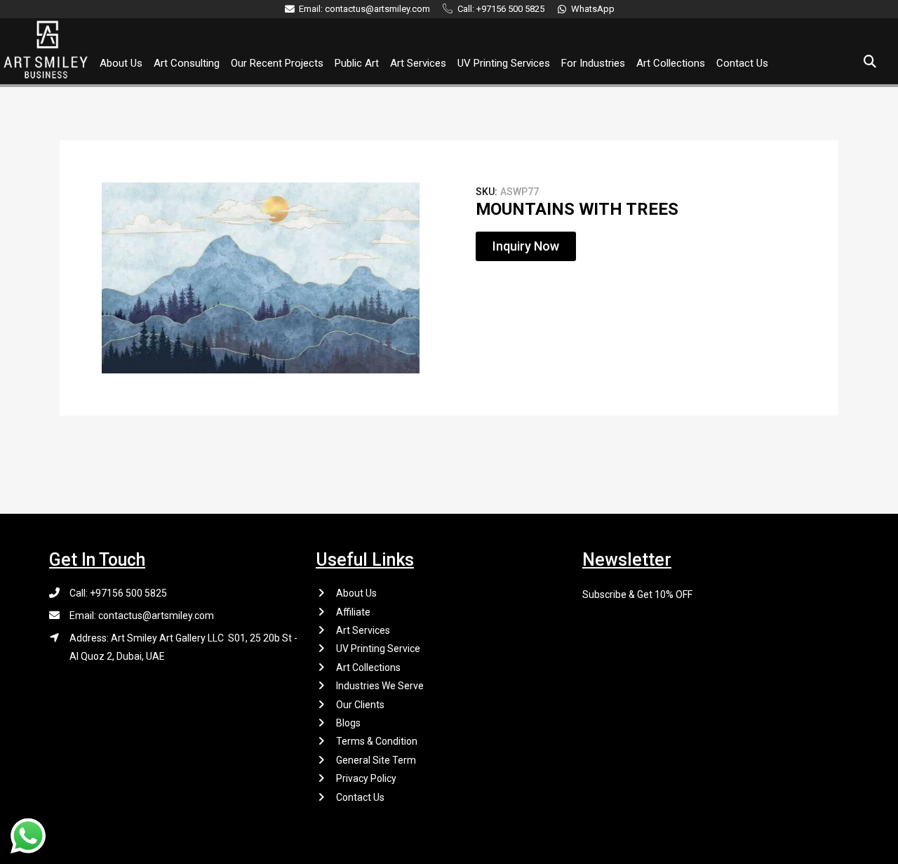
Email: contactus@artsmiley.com (141, 615)
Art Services (418, 63)
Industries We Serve (380, 685)
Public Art (357, 63)
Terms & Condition (376, 741)
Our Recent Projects (277, 63)
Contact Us (742, 63)
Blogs (348, 723)
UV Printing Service (378, 648)
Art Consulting (187, 63)
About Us (121, 63)
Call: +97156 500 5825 (118, 593)
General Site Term (376, 760)
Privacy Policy (366, 778)
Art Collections (670, 63)
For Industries (593, 63)
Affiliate (353, 612)
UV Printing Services (503, 63)
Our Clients (360, 704)
